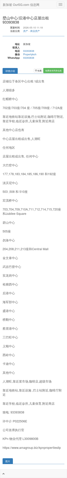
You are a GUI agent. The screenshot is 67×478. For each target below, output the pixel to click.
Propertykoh (29, 54)
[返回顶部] (3, 474)
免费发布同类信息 (53, 70)
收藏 (39, 70)
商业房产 (35, 31)
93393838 (28, 51)
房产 (25, 31)
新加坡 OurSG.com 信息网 (21, 4)
